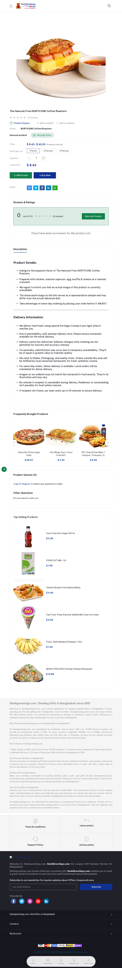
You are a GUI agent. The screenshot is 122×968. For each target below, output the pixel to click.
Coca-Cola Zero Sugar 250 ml (60, 533)
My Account (15, 933)
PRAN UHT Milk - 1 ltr (56, 560)
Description (20, 249)
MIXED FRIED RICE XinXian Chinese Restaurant (69, 669)
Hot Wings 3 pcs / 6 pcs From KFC (61, 453)
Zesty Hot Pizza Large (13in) (29, 453)
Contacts (14, 924)
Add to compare (66, 123)
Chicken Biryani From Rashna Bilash (63, 587)
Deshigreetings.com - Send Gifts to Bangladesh (32, 914)
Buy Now (45, 175)
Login (16, 484)
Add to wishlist (46, 123)
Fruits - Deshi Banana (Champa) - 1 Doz (64, 642)
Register (26, 484)
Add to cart (22, 175)
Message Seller (44, 135)
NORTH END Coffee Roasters (36, 128)
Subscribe (96, 887)
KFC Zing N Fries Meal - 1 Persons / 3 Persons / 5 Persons (93, 454)
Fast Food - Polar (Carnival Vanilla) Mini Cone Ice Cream (72, 614)
